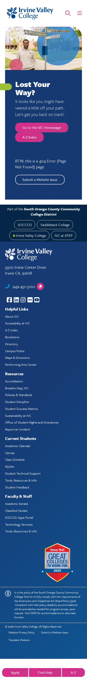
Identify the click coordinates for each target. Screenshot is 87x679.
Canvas (9, 452)
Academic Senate (16, 503)
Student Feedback (17, 487)
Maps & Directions (17, 357)
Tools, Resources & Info (21, 480)
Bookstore (12, 337)
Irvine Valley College (31, 235)
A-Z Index (29, 137)
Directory (11, 344)
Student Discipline (17, 401)
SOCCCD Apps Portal (19, 517)
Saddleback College (55, 224)
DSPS (33, 613)
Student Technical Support (23, 473)
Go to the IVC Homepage (41, 127)
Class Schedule (15, 459)
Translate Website (19, 640)
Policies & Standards (18, 394)
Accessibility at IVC (17, 323)
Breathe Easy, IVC (17, 388)
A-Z (73, 672)
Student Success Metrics (21, 408)
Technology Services (19, 524)
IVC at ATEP (63, 235)
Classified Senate (16, 510)
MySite (9, 466)
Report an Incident (17, 429)
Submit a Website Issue (39, 179)
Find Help (45, 672)
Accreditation (14, 381)
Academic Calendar (18, 445)
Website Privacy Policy (21, 632)
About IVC (12, 316)
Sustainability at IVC (18, 415)
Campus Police (14, 351)
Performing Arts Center (21, 364)
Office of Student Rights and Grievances (31, 422)
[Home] (30, 13)
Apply (15, 672)
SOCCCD (25, 224)
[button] (79, 13)
